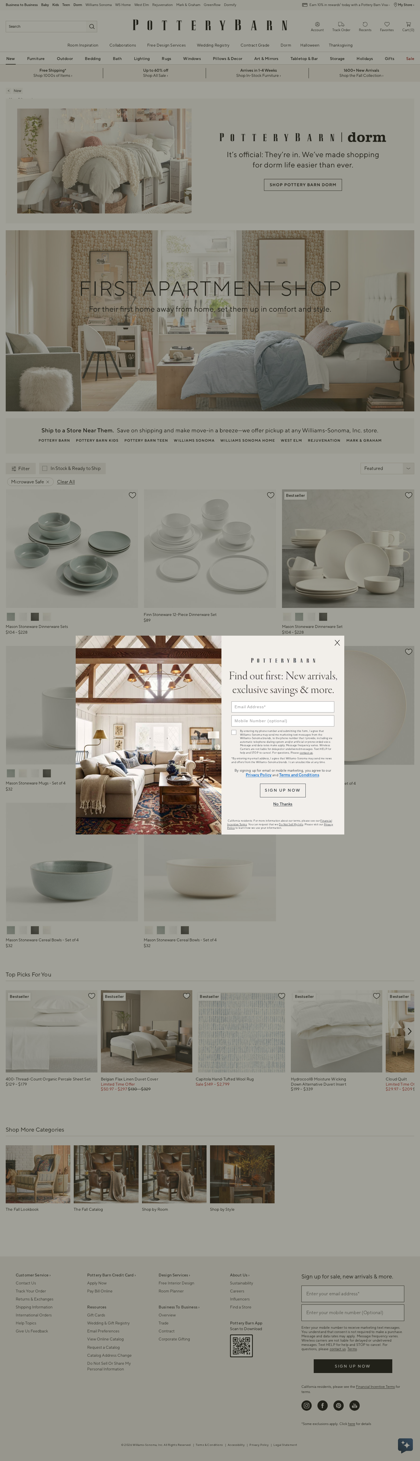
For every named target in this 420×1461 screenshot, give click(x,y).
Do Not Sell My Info (291, 824)
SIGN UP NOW (283, 790)
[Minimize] (337, 643)
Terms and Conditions (299, 775)
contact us (306, 752)
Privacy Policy (258, 775)
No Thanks (282, 804)
